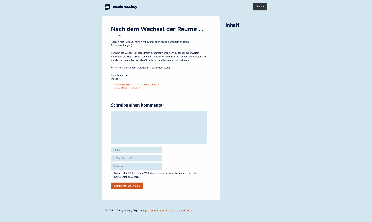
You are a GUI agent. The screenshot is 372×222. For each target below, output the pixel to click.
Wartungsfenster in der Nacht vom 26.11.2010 (136, 84)
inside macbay (125, 6)
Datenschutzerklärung (169, 210)
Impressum (148, 210)
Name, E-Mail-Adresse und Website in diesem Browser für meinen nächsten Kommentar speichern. (156, 175)
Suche (260, 6)
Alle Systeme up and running (128, 87)
